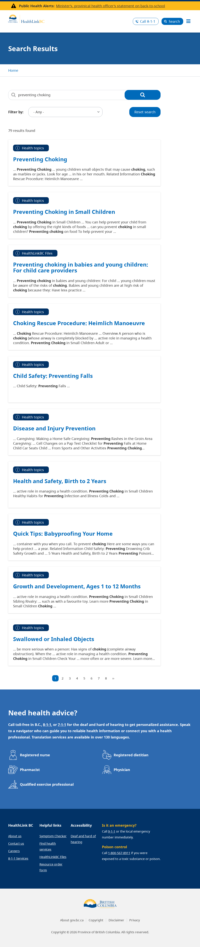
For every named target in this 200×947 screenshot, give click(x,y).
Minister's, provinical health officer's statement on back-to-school (110, 6)
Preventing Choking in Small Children (64, 211)
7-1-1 (62, 724)
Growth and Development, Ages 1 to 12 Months (77, 586)
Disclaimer (116, 920)
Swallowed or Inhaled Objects (53, 639)
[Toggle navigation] (188, 21)
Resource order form (50, 867)
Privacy (134, 920)
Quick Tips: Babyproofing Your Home (63, 533)
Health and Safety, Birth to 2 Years (59, 481)
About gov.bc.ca (72, 920)
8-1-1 (147, 21)
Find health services (47, 846)
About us (14, 836)
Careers (14, 851)
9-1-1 (111, 831)
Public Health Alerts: (36, 6)
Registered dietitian (131, 755)
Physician (122, 769)
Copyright (96, 920)
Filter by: (15, 112)
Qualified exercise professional (47, 784)
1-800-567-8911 (119, 853)
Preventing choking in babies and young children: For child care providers (80, 267)
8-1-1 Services (18, 858)
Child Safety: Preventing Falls (53, 375)
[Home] (69, 18)
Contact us (16, 843)
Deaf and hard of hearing (83, 839)
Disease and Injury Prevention (54, 428)
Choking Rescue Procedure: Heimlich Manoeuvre (79, 323)
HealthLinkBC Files (52, 857)
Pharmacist (30, 769)
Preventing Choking (40, 159)
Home (13, 70)
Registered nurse (35, 755)
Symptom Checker (53, 836)
